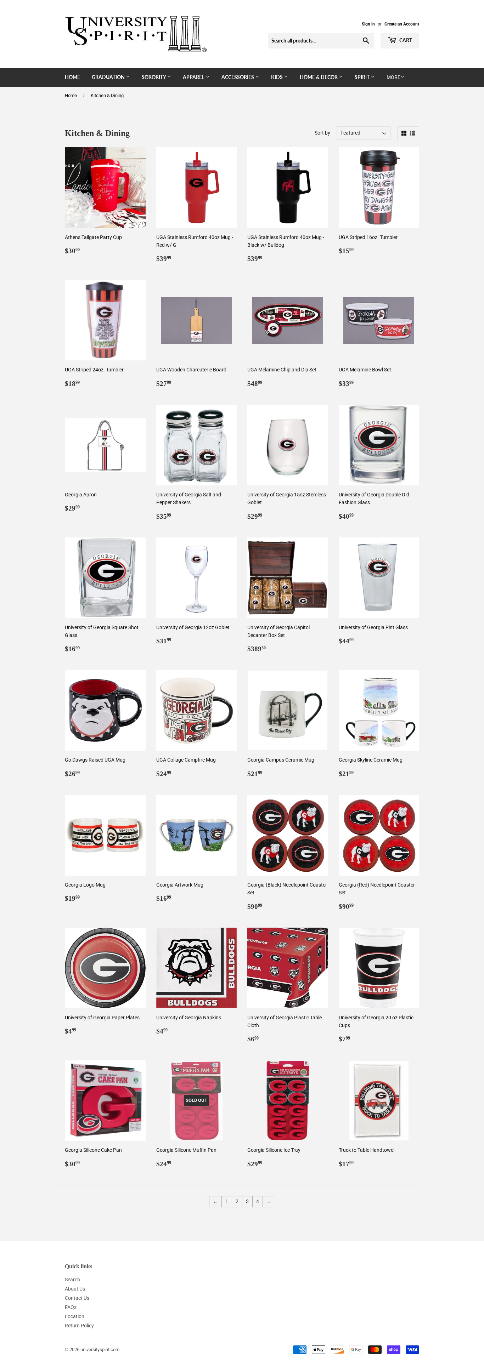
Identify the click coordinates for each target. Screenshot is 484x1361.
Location (74, 1316)
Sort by (322, 133)
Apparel (194, 77)
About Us (75, 1289)
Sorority (154, 77)
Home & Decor (319, 77)
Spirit (363, 77)
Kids (277, 77)
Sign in (368, 24)
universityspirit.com (99, 1349)
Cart (405, 40)
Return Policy (79, 1325)
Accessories (238, 77)
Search (72, 1279)
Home (72, 77)
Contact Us (77, 1298)
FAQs (71, 1307)
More (393, 77)
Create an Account (401, 24)
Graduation (109, 77)
